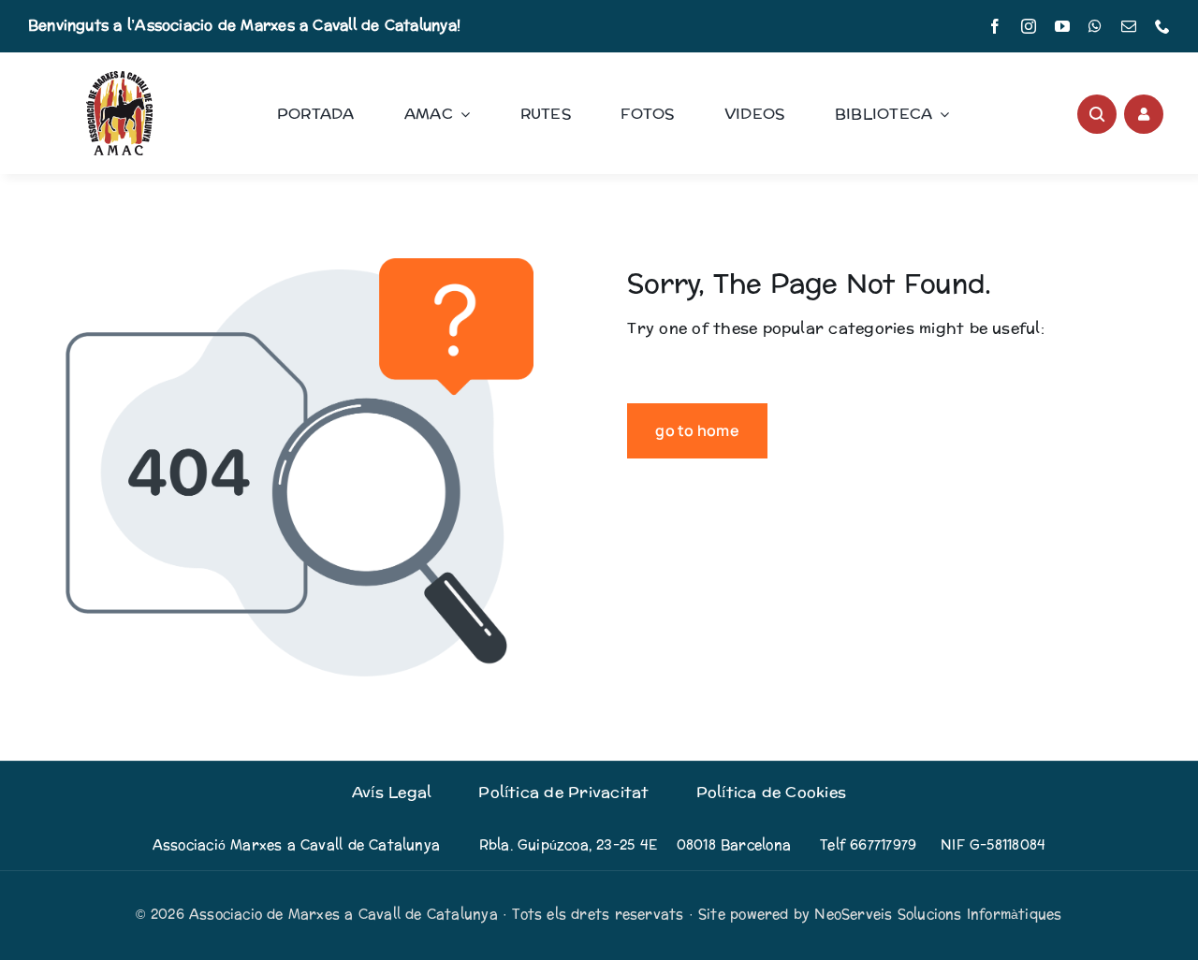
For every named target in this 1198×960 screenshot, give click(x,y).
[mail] (1128, 26)
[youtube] (1062, 26)
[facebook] (994, 26)
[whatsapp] (1095, 26)
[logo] (119, 78)
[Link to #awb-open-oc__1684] (1143, 114)
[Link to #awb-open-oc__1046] (1097, 114)
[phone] (1162, 26)
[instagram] (1028, 26)
